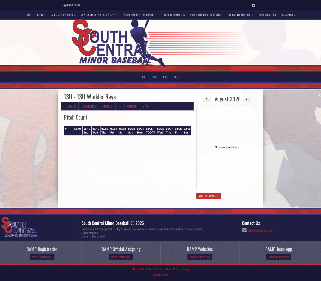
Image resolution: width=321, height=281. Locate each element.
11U (143, 77)
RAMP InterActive (142, 269)
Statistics (89, 106)
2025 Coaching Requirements (206, 15)
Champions (287, 15)
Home (29, 15)
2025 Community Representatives (99, 15)
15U (164, 77)
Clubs (40, 15)
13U (154, 77)
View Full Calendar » (208, 196)
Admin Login (160, 275)
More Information (42, 256)
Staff (146, 106)
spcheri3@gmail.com (260, 230)
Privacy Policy (181, 269)
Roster (108, 106)
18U (175, 77)
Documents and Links (239, 15)
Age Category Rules (62, 15)
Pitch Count (127, 106)
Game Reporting (267, 15)
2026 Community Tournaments (139, 15)
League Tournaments (173, 15)
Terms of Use (163, 269)
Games (71, 106)
